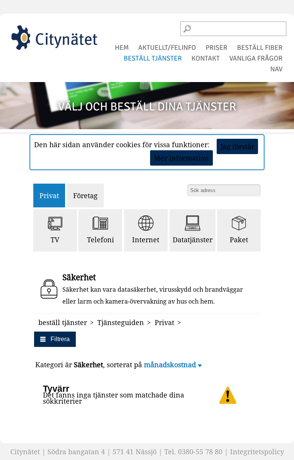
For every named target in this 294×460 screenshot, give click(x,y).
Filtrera (60, 339)
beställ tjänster (153, 58)
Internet (145, 239)
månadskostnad (171, 364)
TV (55, 239)
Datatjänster (192, 239)
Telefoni (100, 239)
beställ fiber (260, 47)
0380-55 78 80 (200, 451)
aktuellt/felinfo (167, 47)
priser (216, 47)
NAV (276, 69)
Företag (85, 195)
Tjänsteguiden (120, 322)
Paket (239, 239)
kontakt (205, 58)
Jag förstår (237, 146)
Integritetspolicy (257, 451)
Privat (49, 195)
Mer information (181, 158)
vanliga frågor (256, 58)
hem (122, 47)
